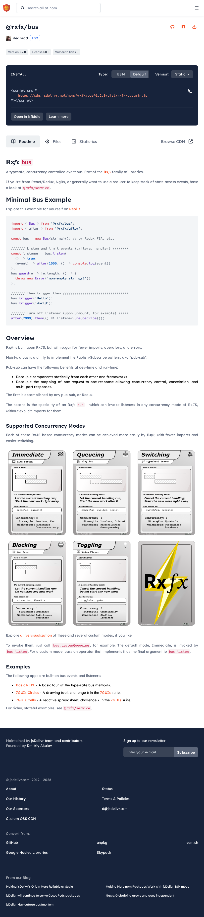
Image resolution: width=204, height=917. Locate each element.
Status (107, 788)
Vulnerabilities (66, 52)
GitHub (12, 842)
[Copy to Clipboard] (190, 90)
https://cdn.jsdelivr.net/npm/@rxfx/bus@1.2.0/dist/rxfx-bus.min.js (82, 95)
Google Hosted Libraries (27, 852)
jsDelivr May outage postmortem (29, 904)
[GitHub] (172, 26)
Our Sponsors (17, 808)
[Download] (194, 26)
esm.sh (192, 842)
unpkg (102, 842)
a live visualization (36, 635)
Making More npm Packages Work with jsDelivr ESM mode (147, 886)
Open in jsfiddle (27, 116)
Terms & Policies (116, 798)
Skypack (104, 852)
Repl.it (74, 209)
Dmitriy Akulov (39, 745)
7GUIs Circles (27, 692)
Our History (16, 798)
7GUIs (105, 692)
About (11, 788)
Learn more (58, 116)
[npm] (183, 26)
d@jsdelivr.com (115, 808)
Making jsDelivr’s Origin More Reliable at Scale (39, 886)
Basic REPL (25, 685)
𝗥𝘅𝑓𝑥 (107, 172)
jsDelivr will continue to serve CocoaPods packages (43, 895)
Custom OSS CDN (21, 818)
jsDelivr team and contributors (57, 740)
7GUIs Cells (26, 700)
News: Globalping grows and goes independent (140, 895)
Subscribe (186, 752)
